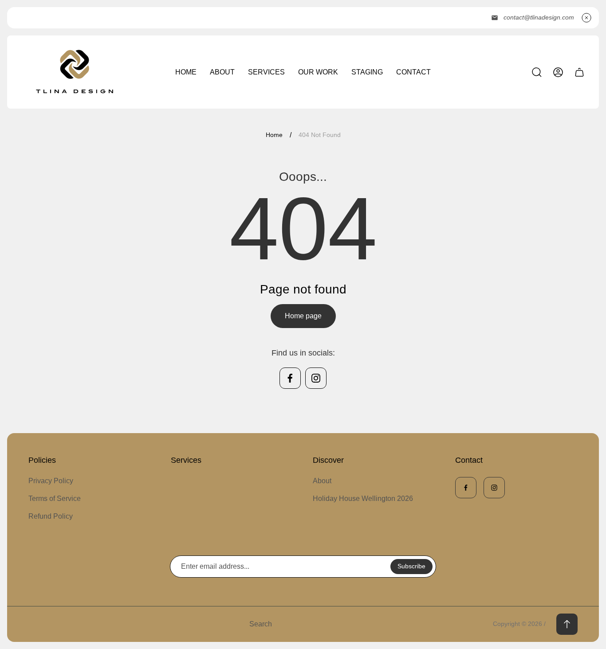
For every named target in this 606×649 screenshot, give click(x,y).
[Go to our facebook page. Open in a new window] (290, 378)
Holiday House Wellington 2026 (363, 498)
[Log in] (558, 72)
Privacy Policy (50, 481)
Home (274, 134)
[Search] (537, 72)
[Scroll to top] (567, 624)
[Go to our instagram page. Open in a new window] (316, 378)
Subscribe (411, 566)
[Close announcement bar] (586, 17)
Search (260, 624)
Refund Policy (50, 516)
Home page (303, 316)
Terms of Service (54, 498)
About (322, 481)
